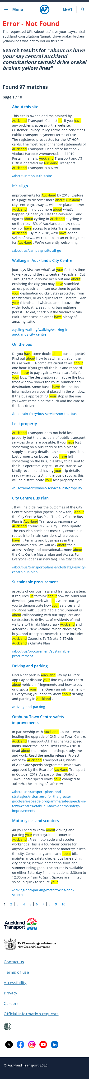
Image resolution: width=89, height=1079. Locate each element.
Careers (11, 1003)
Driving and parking (30, 666)
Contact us (14, 961)
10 (63, 904)
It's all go (20, 185)
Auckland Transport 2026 (28, 1065)
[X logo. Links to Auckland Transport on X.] (9, 1044)
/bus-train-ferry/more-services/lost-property (47, 488)
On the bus (22, 344)
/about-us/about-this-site (32, 176)
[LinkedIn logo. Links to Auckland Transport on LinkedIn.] (54, 1044)
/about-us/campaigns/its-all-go (36, 250)
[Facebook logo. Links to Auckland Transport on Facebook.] (20, 1044)
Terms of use (16, 972)
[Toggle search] (83, 9)
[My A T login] (67, 9)
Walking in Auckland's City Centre (42, 260)
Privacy (10, 993)
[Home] (44, 9)
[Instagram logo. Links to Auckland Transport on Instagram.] (32, 1044)
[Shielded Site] (7, 1026)
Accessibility (15, 982)
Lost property (24, 423)
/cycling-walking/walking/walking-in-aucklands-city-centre (41, 332)
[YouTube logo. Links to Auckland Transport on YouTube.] (43, 1044)
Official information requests (31, 1013)
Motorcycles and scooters (35, 820)
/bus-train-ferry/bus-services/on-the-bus (44, 413)
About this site (25, 106)
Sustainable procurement (35, 581)
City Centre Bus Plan (30, 498)
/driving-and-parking (28, 706)
